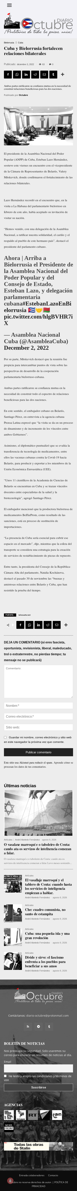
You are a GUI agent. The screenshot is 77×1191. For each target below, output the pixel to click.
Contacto (53, 1175)
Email (7, 1062)
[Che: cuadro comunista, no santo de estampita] (13, 913)
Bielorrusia (9, 43)
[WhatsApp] (17, 75)
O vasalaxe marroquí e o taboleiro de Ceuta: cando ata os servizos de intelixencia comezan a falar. (37, 848)
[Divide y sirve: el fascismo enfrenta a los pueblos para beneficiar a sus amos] (13, 961)
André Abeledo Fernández (27, 840)
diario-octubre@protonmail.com (47, 1015)
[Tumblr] (53, 75)
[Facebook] (8, 75)
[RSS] (28, 1027)
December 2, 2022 (26, 347)
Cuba (20, 43)
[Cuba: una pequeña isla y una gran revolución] (13, 937)
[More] (62, 75)
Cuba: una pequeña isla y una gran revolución (47, 935)
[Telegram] (38, 1027)
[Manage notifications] (10, 1181)
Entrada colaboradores (31, 1175)
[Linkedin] (26, 75)
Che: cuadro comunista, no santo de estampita (45, 911)
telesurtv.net (24, 615)
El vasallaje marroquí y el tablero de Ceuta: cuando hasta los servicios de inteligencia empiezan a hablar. (48, 886)
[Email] (44, 75)
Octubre (23, 94)
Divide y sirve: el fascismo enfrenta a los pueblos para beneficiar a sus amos (45, 961)
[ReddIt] (35, 75)
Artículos (8, 840)
